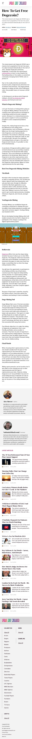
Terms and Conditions (6, 734)
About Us (4, 736)
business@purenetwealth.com (8, 730)
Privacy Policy (5, 732)
